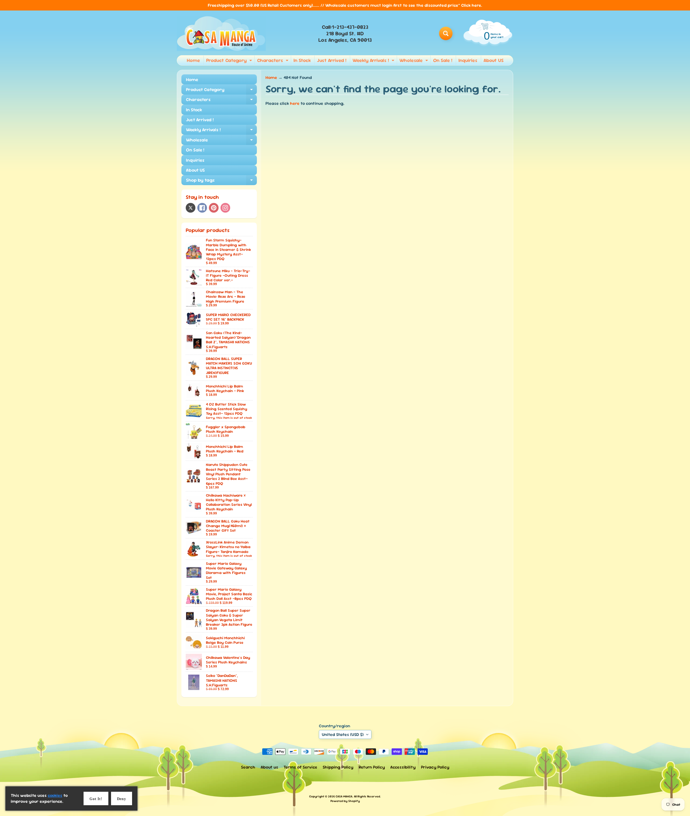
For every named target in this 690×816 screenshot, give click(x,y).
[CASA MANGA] (221, 33)
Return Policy (372, 767)
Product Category (229, 61)
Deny (121, 799)
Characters (273, 61)
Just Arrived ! (331, 60)
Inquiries (467, 60)
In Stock (302, 60)
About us (269, 767)
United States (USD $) (343, 734)
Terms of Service (300, 767)
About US (493, 60)
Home (193, 60)
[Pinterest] (214, 208)
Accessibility (403, 767)
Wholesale (414, 61)
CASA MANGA (344, 796)
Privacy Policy (435, 767)
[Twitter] (190, 208)
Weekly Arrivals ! (374, 61)
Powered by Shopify (345, 801)
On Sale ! (442, 60)
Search (248, 767)
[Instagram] (225, 208)
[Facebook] (202, 208)
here (294, 103)
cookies (55, 795)
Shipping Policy (338, 767)
